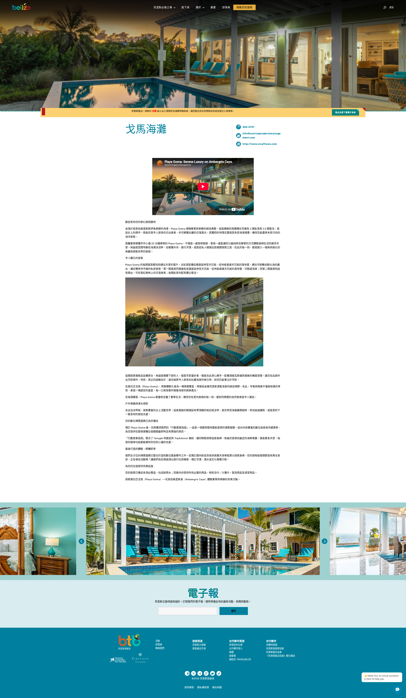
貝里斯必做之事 (164, 8)
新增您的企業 (235, 644)
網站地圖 (217, 687)
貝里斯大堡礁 (199, 644)
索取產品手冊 (199, 648)
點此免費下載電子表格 (345, 112)
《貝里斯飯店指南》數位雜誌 (280, 655)
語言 (391, 7)
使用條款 (189, 687)
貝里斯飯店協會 (274, 652)
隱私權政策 (203, 687)
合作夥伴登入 (235, 648)
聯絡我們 (159, 648)
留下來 (185, 7)
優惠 (213, 7)
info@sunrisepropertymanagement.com (261, 135)
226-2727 (248, 126)
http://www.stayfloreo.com (259, 143)
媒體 (231, 652)
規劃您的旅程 (244, 7)
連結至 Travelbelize (240, 659)
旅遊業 (232, 655)
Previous (81, 541)
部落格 (226, 7)
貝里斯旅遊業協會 (275, 648)
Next (324, 541)
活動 (157, 640)
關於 (200, 8)
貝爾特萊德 (271, 644)
